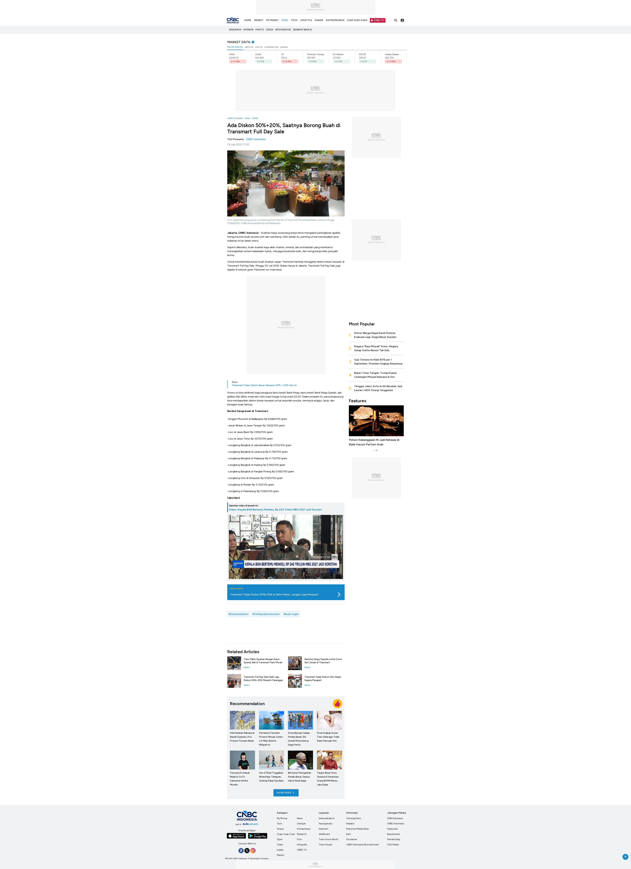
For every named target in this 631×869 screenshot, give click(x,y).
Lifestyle (301, 823)
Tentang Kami (353, 818)
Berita (255, 118)
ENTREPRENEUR (335, 20)
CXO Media (393, 844)
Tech (279, 823)
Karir (348, 834)
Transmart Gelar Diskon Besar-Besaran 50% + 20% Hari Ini (264, 385)
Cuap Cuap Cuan (286, 834)
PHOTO (259, 29)
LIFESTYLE (306, 20)
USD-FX (258, 47)
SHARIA (319, 20)
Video (280, 844)
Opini (279, 839)
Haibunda (392, 828)
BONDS (284, 47)
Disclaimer (351, 839)
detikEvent (324, 834)
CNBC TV (379, 20)
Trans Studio (325, 844)
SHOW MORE (284, 792)
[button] (354, 423)
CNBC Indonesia (234, 118)
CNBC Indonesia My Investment (362, 844)
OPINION (248, 29)
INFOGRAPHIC (283, 29)
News (247, 118)
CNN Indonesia (395, 818)
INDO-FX (249, 47)
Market (280, 855)
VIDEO (269, 29)
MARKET (259, 20)
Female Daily (393, 839)
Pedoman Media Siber (357, 828)
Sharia (280, 828)
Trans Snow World (328, 839)
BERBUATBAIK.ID (302, 29)
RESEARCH (235, 29)
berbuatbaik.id (326, 818)
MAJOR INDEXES (235, 47)
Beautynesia (393, 834)
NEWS (284, 20)
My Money (282, 818)
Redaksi (350, 823)
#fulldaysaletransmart (266, 614)
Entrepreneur (304, 828)
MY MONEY (272, 20)
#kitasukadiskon (238, 614)
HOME (247, 20)
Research (301, 834)
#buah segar (291, 614)
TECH (294, 20)
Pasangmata (325, 823)
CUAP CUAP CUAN (357, 20)
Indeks (280, 849)
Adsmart (323, 828)
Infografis (302, 844)
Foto (299, 839)
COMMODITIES (271, 47)
